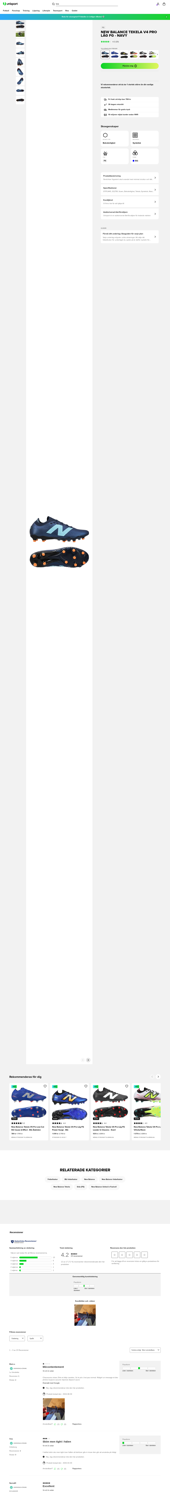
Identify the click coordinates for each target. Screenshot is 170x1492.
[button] (20, 33)
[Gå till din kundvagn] (164, 4)
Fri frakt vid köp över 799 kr (119, 99)
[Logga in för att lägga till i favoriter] (45, 1086)
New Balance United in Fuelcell (104, 1187)
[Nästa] (88, 1060)
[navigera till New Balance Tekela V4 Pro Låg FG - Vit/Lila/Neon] (152, 54)
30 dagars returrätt (116, 104)
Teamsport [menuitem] (57, 11)
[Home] (10, 3)
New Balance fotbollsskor (112, 1179)
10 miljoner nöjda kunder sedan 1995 (123, 115)
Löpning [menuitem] (36, 11)
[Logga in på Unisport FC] (158, 4)
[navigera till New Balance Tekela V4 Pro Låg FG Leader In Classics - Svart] (143, 54)
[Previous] (152, 1076)
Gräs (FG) (80, 1187)
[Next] (158, 1076)
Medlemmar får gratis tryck (119, 109)
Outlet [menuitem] (74, 11)
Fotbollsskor (53, 1179)
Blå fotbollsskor (71, 1179)
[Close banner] (166, 16)
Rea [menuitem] (67, 11)
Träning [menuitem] (26, 11)
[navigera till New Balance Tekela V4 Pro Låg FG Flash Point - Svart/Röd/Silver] (133, 54)
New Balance (89, 1179)
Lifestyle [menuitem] (46, 11)
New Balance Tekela (62, 1187)
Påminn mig (128, 66)
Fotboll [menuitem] (6, 11)
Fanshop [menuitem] (16, 11)
